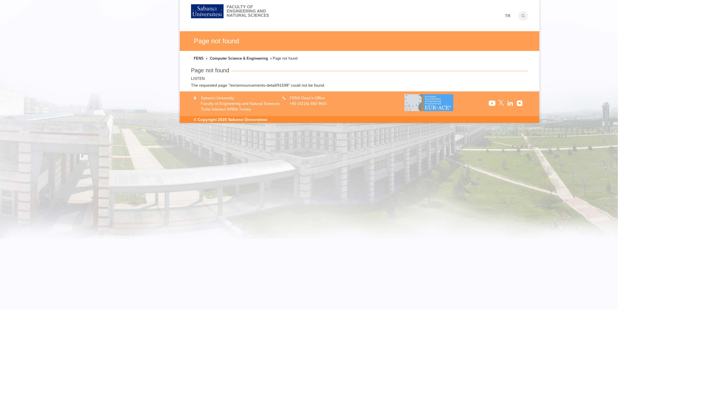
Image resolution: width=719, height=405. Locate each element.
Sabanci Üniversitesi (247, 119)
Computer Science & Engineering (239, 58)
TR (507, 16)
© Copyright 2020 (210, 119)
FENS (199, 58)
